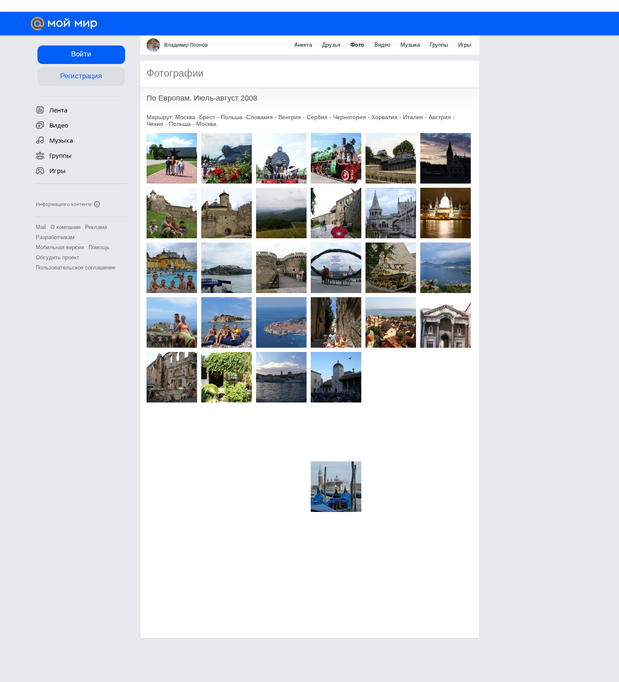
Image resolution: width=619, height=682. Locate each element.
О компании (65, 227)
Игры (464, 45)
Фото (358, 45)
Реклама (96, 227)
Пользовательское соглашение (75, 267)
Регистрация (81, 76)
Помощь (98, 247)
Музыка (411, 45)
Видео (383, 45)
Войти (81, 54)
